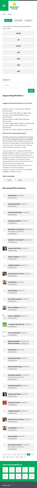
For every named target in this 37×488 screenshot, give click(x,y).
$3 (18, 39)
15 (28, 454)
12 (18, 454)
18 (7, 457)
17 (4, 457)
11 (15, 454)
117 (17, 457)
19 (10, 457)
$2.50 (18, 33)
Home (4, 14)
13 (21, 454)
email (12, 485)
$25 (18, 65)
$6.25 (18, 46)
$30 (18, 71)
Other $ (6, 79)
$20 (18, 58)
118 (21, 457)
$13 (18, 52)
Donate (9, 14)
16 (32, 454)
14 (25, 454)
